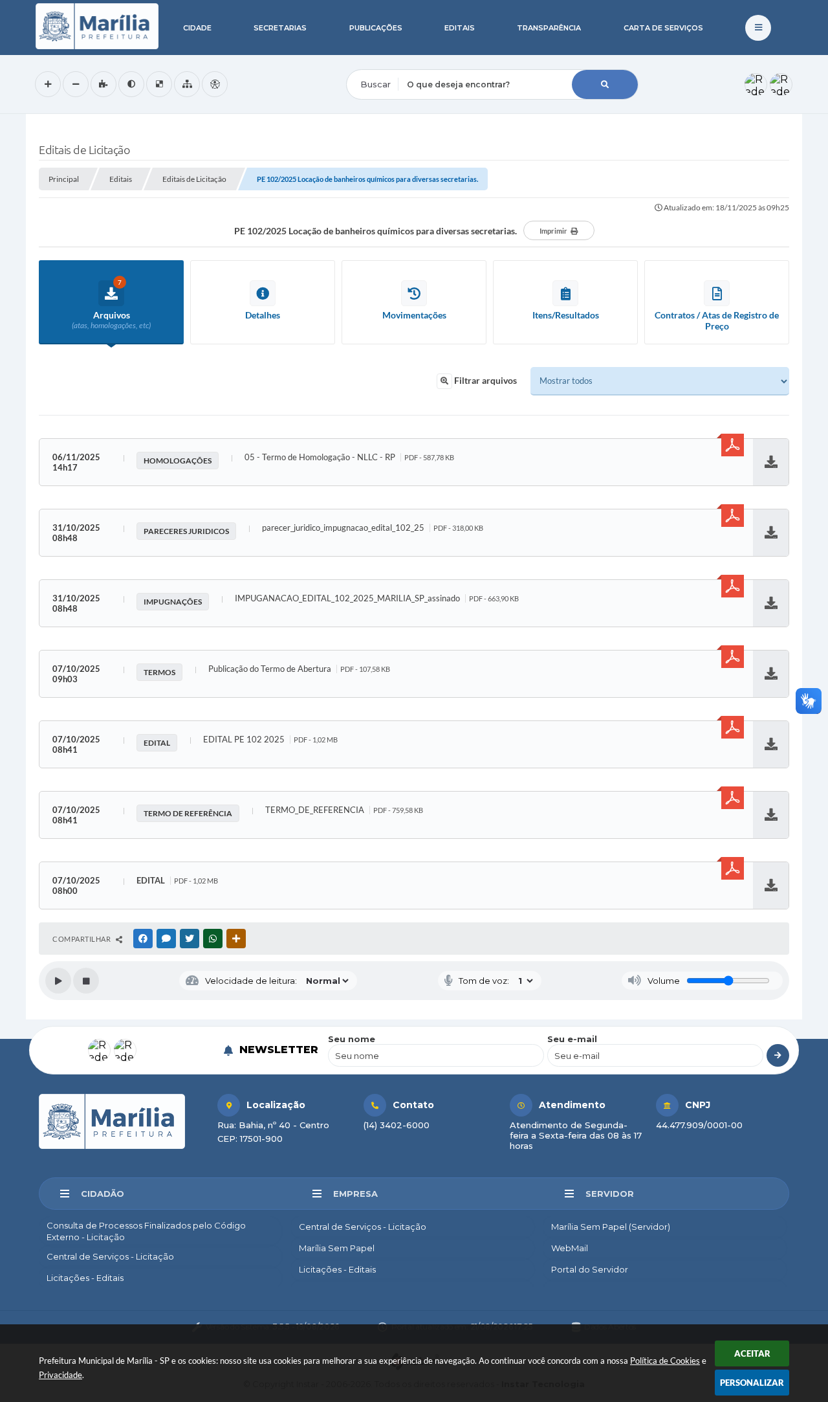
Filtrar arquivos (484, 380)
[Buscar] (605, 84)
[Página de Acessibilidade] (214, 84)
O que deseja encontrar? (399, 61)
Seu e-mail (572, 1039)
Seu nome (351, 1039)
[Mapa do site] (187, 84)
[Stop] (86, 981)
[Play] (58, 981)
